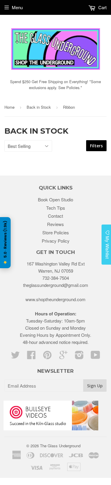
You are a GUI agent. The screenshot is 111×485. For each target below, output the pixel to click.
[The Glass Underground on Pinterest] (47, 356)
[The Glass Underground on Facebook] (31, 356)
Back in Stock (39, 107)
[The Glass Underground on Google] (63, 356)
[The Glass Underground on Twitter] (15, 356)
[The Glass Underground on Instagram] (79, 356)
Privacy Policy (56, 241)
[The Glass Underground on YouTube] (95, 356)
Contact (55, 216)
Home (9, 107)
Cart (102, 7)
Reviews (55, 224)
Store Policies (55, 232)
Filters (96, 145)
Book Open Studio (55, 199)
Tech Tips (55, 208)
